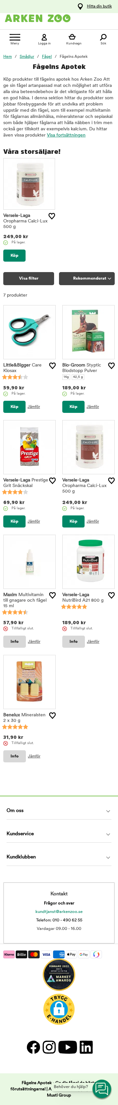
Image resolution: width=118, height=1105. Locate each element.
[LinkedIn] (85, 1047)
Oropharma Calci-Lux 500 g (25, 221)
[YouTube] (67, 1047)
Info (14, 642)
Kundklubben (21, 857)
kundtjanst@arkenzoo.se (59, 912)
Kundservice (20, 834)
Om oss (15, 810)
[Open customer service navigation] (102, 1089)
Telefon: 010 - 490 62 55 (59, 920)
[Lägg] (52, 216)
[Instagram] (49, 1047)
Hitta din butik (99, 6)
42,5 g (78, 377)
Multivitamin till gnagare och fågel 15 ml (25, 601)
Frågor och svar (59, 903)
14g (66, 377)
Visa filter (28, 278)
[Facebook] (33, 1047)
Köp (14, 255)
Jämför (34, 407)
